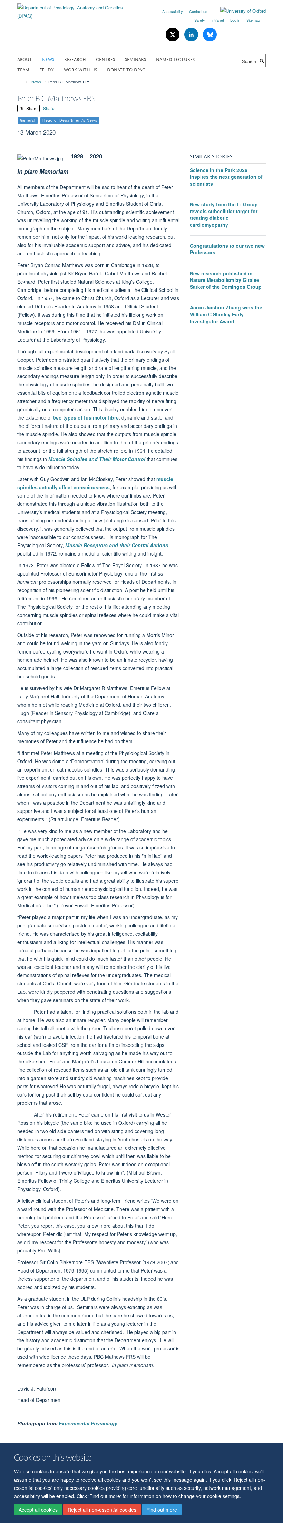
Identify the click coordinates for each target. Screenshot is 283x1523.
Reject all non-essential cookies (102, 1509)
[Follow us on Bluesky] (210, 34)
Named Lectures (175, 59)
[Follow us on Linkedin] (191, 34)
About (24, 59)
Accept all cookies (38, 1509)
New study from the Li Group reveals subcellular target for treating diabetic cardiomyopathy (224, 214)
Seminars (135, 59)
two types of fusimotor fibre (86, 417)
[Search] (261, 61)
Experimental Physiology (88, 1423)
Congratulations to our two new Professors (227, 249)
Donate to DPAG (126, 69)
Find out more (161, 1509)
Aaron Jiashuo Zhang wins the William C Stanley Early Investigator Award (226, 314)
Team (23, 69)
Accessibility (172, 11)
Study (46, 69)
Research (75, 59)
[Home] (23, 82)
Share (31, 108)
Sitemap (253, 20)
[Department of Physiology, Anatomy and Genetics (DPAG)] (76, 9)
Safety (199, 20)
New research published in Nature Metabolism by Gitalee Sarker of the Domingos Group (226, 280)
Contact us (198, 11)
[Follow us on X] (173, 34)
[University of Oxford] (238, 11)
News (48, 59)
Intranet (217, 20)
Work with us (80, 69)
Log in (235, 20)
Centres (105, 59)
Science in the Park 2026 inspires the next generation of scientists (226, 177)
